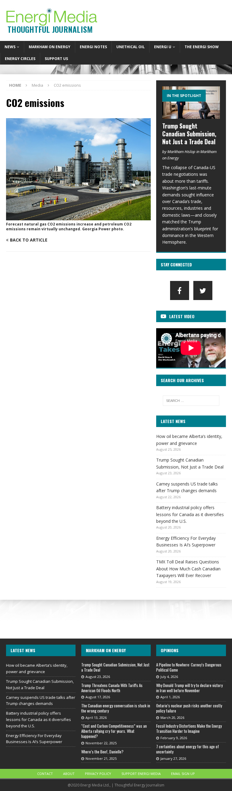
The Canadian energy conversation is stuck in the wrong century (115, 708)
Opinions (170, 650)
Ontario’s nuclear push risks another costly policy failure (189, 708)
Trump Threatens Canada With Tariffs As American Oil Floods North (112, 687)
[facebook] (179, 290)
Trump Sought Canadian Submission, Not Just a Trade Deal (189, 133)
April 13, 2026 (96, 717)
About (69, 773)
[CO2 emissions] (78, 216)
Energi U (162, 46)
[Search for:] (191, 401)
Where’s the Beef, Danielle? (102, 752)
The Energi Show (202, 46)
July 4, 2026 (169, 676)
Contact (45, 773)
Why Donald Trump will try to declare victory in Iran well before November (189, 687)
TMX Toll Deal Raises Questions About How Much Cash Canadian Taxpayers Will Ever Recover (188, 568)
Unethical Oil (130, 46)
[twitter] (202, 290)
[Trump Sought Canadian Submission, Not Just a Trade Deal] (191, 102)
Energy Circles (20, 58)
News (10, 46)
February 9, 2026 (173, 738)
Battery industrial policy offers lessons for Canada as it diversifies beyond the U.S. (190, 514)
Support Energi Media (141, 773)
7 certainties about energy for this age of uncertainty (187, 749)
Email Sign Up (183, 773)
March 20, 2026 (172, 717)
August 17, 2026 (97, 697)
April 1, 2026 (170, 697)
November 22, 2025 (101, 743)
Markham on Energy (49, 46)
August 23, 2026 (97, 676)
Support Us (56, 58)
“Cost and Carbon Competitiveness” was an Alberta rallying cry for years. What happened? (114, 731)
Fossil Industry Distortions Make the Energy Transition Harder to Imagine (189, 728)
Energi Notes (93, 46)
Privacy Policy (98, 773)
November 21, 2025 (101, 758)
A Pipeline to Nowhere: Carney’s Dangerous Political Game (188, 667)
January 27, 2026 (173, 758)
